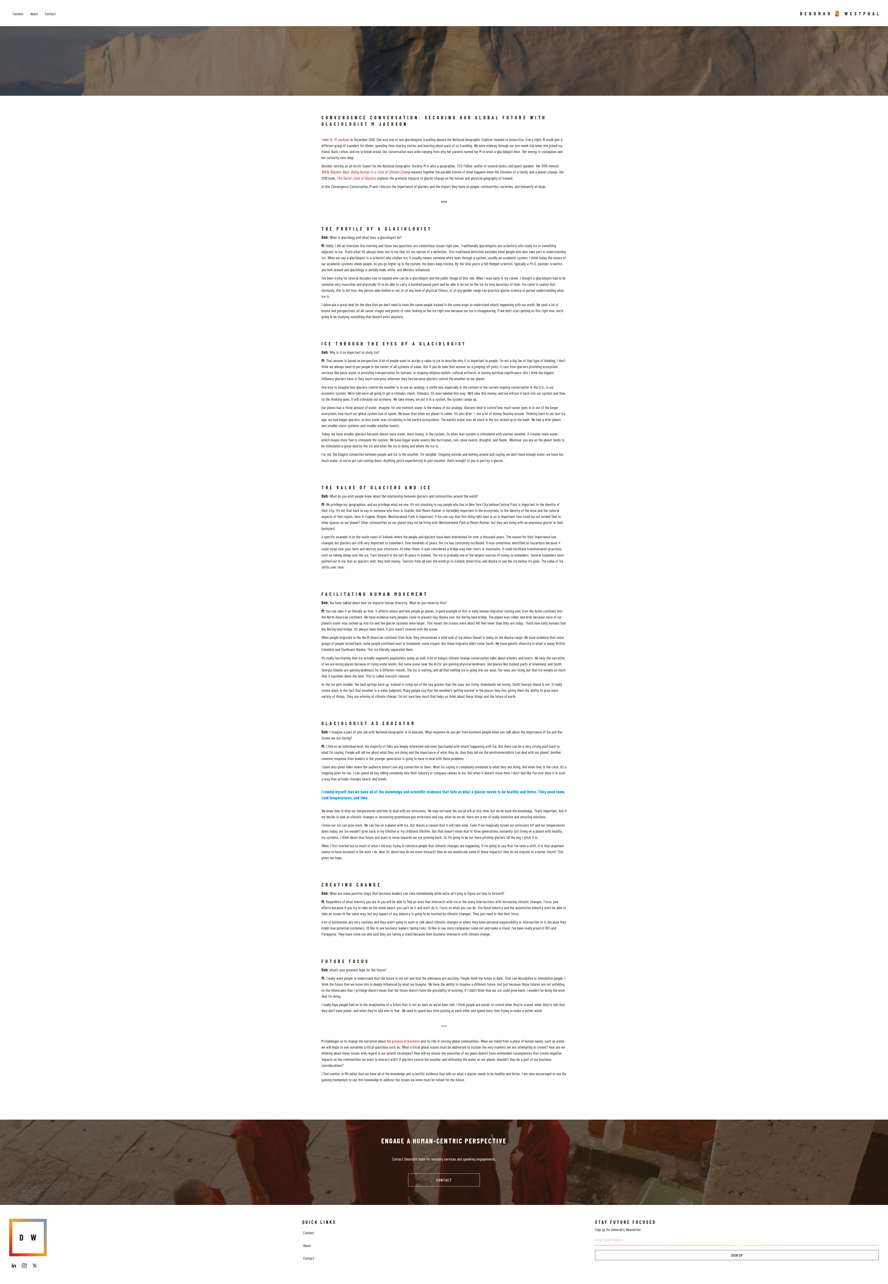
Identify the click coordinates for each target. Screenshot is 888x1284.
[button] (444, 1179)
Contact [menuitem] (308, 1258)
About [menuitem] (307, 1245)
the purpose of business (403, 1041)
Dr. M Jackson (339, 139)
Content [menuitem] (308, 1232)
